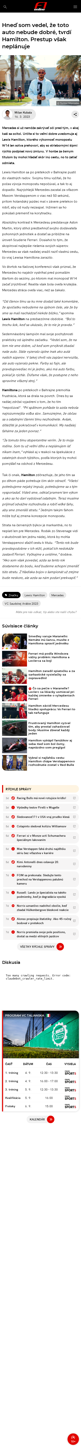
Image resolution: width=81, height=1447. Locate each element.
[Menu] (75, 7)
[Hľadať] (5, 6)
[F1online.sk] (40, 6)
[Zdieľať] (75, 114)
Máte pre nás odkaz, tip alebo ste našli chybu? (46, 612)
